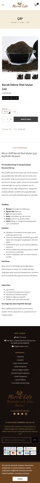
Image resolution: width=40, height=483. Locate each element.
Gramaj (4, 108)
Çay (10, 129)
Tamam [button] (20, 479)
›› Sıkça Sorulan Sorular (20, 363)
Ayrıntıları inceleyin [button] (22, 473)
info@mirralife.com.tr (21, 346)
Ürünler (21, 22)
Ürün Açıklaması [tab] (20, 147)
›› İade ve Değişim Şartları (20, 370)
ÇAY (28, 22)
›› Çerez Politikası (20, 379)
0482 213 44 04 (21, 337)
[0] (35, 5)
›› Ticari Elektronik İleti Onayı (20, 383)
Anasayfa (14, 22)
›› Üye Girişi (20, 356)
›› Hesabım (20, 360)
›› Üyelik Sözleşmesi (20, 366)
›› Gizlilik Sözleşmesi (20, 376)
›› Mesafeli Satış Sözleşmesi (20, 373)
